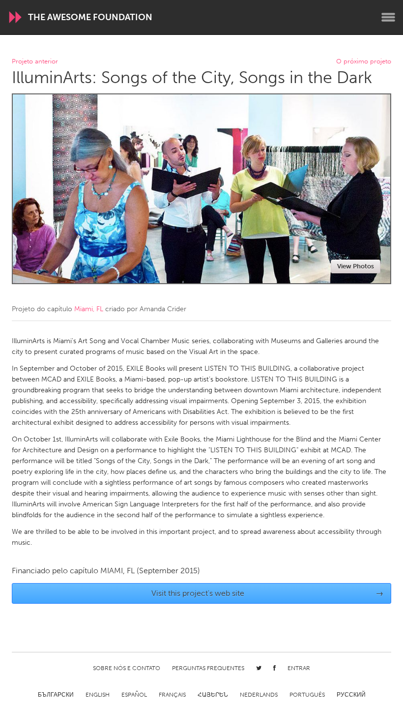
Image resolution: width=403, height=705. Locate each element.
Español (134, 694)
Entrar (299, 668)
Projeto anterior (35, 62)
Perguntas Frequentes (208, 668)
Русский (351, 694)
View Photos (355, 266)
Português (307, 694)
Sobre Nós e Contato (126, 668)
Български (56, 694)
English (98, 694)
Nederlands (259, 694)
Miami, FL (88, 309)
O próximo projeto (363, 62)
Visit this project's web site (267, 593)
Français (172, 694)
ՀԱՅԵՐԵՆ (213, 694)
